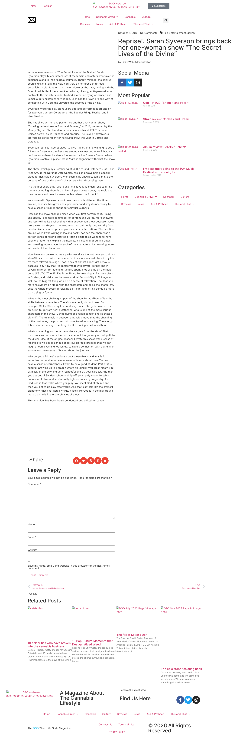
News (99, 24)
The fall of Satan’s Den (131, 634)
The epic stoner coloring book (181, 669)
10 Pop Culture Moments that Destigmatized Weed (92, 642)
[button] (165, 20)
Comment (35, 484)
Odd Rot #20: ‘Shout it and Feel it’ (166, 102)
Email (32, 537)
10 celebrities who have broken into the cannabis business (49, 644)
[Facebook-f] (122, 82)
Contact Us (105, 724)
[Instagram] (138, 82)
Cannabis (130, 16)
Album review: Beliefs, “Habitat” (164, 147)
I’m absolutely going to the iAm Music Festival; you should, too (168, 170)
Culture (146, 16)
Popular (47, 5)
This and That (141, 24)
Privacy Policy (116, 731)
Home (86, 16)
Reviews (85, 24)
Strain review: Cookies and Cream (166, 119)
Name (32, 524)
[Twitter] (130, 82)
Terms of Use (126, 724)
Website (32, 550)
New (33, 5)
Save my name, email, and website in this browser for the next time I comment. (69, 566)
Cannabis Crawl (105, 16)
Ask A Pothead (118, 24)
